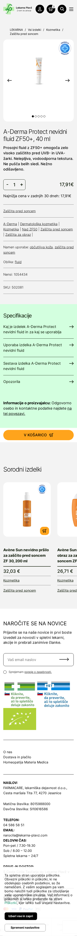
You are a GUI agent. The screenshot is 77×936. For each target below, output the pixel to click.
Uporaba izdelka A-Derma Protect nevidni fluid (32, 347)
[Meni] (71, 9)
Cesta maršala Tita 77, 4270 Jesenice (32, 793)
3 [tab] (39, 116)
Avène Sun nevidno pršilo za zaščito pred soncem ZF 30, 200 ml (26, 555)
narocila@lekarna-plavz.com (25, 835)
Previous (9, 80)
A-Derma (10, 224)
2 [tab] (36, 116)
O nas (7, 752)
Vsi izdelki (34, 29)
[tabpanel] (38, 70)
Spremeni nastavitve (25, 927)
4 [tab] (41, 116)
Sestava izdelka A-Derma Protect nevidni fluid (32, 366)
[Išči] (62, 9)
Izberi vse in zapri (20, 916)
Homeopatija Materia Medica (25, 762)
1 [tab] (33, 116)
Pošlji (64, 659)
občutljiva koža (41, 247)
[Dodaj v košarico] (44, 531)
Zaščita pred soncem (24, 34)
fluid (18, 262)
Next (67, 80)
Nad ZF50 (29, 229)
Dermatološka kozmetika (38, 224)
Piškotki (11, 903)
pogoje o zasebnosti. (38, 672)
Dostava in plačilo (17, 757)
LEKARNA (16, 29)
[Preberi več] (27, 509)
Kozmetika (53, 29)
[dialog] (38, 901)
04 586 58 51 (13, 825)
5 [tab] (44, 116)
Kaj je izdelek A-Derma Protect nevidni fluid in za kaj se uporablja (32, 329)
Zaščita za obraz (18, 235)
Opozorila (11, 381)
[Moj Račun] (40, 9)
